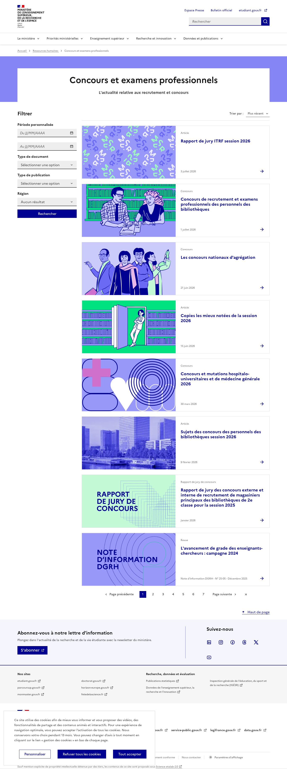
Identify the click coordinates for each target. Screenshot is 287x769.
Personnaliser (34, 754)
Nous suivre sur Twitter (256, 642)
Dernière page (245, 594)
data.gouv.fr (253, 730)
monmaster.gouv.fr (28, 694)
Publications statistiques (160, 681)
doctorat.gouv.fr (91, 681)
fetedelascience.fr (92, 694)
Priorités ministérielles (62, 38)
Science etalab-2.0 (167, 767)
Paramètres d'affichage (228, 757)
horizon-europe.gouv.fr (95, 688)
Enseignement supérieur (107, 38)
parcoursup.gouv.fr (29, 688)
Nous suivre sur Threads (244, 642)
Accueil (22, 51)
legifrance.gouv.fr (223, 730)
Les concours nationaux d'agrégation (218, 257)
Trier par (236, 113)
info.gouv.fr (155, 730)
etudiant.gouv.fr (250, 10)
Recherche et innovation (154, 38)
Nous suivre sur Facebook (232, 642)
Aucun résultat (33, 201)
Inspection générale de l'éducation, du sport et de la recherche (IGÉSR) (238, 683)
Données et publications (200, 38)
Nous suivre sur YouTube (209, 657)
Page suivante (222, 594)
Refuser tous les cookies (82, 754)
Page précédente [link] (121, 594)
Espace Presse (194, 10)
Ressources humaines (46, 51)
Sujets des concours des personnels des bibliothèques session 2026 (221, 434)
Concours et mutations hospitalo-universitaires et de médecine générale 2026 (220, 379)
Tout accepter (129, 754)
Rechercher (265, 21)
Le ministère (26, 38)
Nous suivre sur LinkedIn (209, 642)
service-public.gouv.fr (187, 730)
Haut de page (258, 612)
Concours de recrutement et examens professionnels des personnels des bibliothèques (219, 204)
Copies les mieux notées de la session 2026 (219, 318)
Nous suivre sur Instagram (221, 642)
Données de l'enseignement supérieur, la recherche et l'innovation (170, 690)
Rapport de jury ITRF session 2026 (215, 141)
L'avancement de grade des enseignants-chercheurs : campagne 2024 (221, 550)
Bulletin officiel (221, 10)
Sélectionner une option (40, 164)
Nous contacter (191, 757)
